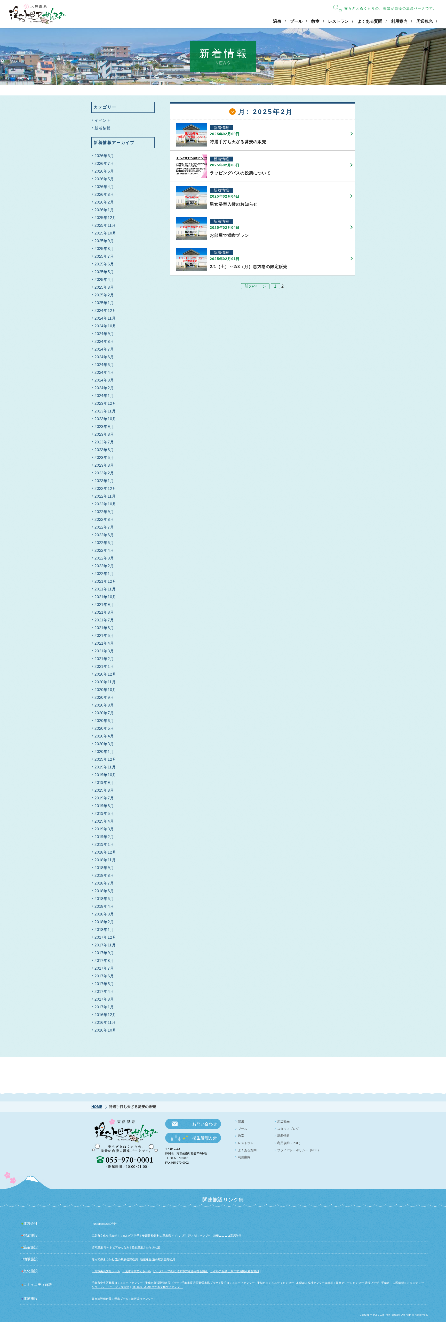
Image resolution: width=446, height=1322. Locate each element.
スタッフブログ (288, 1128)
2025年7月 (104, 256)
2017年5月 (104, 984)
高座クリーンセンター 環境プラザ (357, 1282)
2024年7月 (104, 349)
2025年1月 (104, 303)
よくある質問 (369, 21)
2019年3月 (104, 829)
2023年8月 (104, 434)
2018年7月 (104, 883)
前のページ (255, 286)
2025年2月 (104, 295)
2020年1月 (104, 751)
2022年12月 (105, 488)
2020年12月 (105, 674)
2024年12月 (105, 310)
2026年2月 (104, 202)
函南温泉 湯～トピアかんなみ (110, 1247)
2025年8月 (104, 248)
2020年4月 (104, 736)
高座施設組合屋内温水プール (110, 1298)
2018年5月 (104, 898)
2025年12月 (105, 217)
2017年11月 (105, 945)
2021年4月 (104, 643)
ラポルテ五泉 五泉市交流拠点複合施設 (234, 1271)
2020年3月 (104, 744)
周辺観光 (424, 21)
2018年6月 (104, 891)
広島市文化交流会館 (104, 1235)
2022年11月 (105, 496)
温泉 (277, 21)
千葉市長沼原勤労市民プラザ (199, 1282)
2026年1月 (104, 210)
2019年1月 (104, 844)
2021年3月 (104, 651)
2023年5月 (104, 457)
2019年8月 (104, 790)
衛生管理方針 (204, 1138)
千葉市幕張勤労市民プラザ (162, 1282)
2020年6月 (104, 720)
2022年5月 (104, 542)
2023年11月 (105, 411)
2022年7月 (104, 527)
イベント (102, 120)
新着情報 (102, 128)
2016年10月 (105, 1030)
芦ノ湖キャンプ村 (199, 1235)
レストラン (338, 21)
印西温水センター (142, 1298)
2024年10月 (105, 326)
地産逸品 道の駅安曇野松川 (157, 1259)
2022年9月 (104, 511)
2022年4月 (104, 550)
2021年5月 (104, 635)
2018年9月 (104, 867)
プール (296, 21)
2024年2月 (104, 388)
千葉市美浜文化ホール (106, 1271)
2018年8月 (104, 875)
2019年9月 (104, 782)
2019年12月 (105, 759)
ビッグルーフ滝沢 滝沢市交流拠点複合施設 (180, 1271)
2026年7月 (104, 163)
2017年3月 (104, 999)
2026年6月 (104, 171)
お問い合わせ (204, 1124)
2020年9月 (104, 697)
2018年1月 (104, 929)
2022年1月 (104, 573)
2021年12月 (105, 581)
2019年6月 (104, 806)
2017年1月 (104, 1007)
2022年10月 (105, 504)
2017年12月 (105, 937)
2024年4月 (104, 372)
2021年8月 (104, 612)
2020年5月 (104, 728)
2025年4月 (104, 279)
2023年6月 (104, 450)
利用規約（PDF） (289, 1143)
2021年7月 (104, 620)
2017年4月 (104, 991)
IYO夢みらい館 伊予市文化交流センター (157, 1286)
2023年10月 (105, 419)
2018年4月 (104, 906)
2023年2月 (104, 473)
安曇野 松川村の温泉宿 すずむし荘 (164, 1235)
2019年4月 (104, 821)
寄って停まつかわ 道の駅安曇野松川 (115, 1259)
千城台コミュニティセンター (275, 1282)
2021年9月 (104, 604)
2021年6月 (104, 628)
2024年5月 (104, 364)
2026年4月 (104, 186)
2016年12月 (105, 1014)
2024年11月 (105, 318)
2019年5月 (104, 813)
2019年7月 (104, 798)
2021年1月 (104, 666)
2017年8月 (104, 960)
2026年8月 (104, 155)
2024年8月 (104, 341)
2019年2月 (104, 836)
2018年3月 (104, 914)
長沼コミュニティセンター (238, 1282)
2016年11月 (105, 1022)
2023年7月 (104, 442)
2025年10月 (105, 233)
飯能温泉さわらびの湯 (146, 1247)
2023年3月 (104, 465)
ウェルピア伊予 (129, 1235)
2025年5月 (104, 272)
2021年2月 (104, 658)
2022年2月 (104, 566)
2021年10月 (105, 597)
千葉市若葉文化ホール (136, 1271)
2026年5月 (104, 179)
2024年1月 (104, 395)
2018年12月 (105, 852)
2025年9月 (104, 241)
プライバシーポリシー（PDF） (299, 1150)
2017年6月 (104, 976)
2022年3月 (104, 558)
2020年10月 (105, 689)
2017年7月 (104, 968)
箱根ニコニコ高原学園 (227, 1235)
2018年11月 (105, 860)
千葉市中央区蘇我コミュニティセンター (117, 1282)
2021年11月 (105, 589)
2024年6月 (104, 357)
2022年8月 (104, 519)
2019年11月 (105, 767)
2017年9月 (104, 953)
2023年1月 (104, 480)
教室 (315, 21)
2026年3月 (104, 194)
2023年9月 (104, 426)
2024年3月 (104, 380)
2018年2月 (104, 922)
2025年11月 (105, 225)
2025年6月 (104, 264)
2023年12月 (105, 403)
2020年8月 (104, 705)
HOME (96, 1107)
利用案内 (399, 21)
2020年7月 (104, 713)
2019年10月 (105, 775)
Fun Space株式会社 (104, 1223)
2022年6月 (104, 535)
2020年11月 (105, 682)
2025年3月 (104, 287)
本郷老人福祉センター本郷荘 (314, 1282)
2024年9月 (104, 333)
